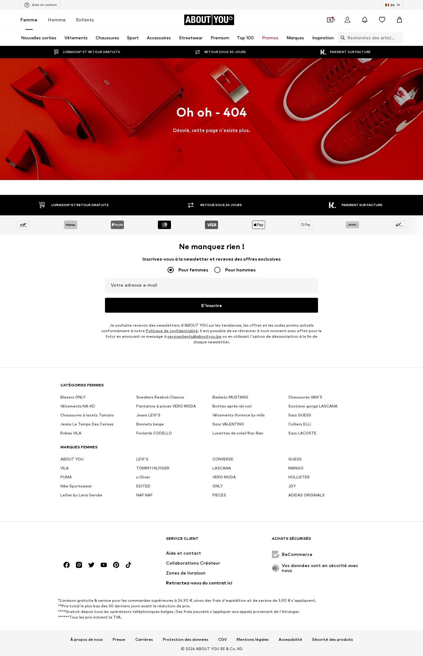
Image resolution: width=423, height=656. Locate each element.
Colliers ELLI (299, 424)
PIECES (219, 495)
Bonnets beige (150, 424)
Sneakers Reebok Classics (160, 397)
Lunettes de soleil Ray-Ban (237, 433)
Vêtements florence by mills (238, 415)
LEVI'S (142, 459)
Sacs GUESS (299, 415)
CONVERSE (222, 459)
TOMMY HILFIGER (152, 468)
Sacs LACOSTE (302, 433)
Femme (28, 19)
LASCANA (221, 468)
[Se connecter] (347, 20)
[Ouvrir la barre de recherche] (341, 38)
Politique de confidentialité (172, 330)
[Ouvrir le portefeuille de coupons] (330, 20)
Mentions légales (253, 639)
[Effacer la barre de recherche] (398, 37)
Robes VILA (70, 433)
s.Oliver (143, 477)
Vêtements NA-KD (77, 406)
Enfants (85, 19)
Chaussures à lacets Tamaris (87, 415)
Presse (119, 639)
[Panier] (399, 20)
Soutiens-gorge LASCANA (313, 406)
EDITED (143, 486)
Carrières (144, 639)
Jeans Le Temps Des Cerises (87, 424)
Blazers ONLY (72, 397)
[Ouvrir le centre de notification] (364, 20)
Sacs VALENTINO (228, 424)
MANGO (295, 468)
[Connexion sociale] (66, 565)
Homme (57, 19)
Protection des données (185, 639)
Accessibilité (290, 639)
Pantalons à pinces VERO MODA (166, 406)
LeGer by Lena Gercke (81, 495)
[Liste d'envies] (382, 20)
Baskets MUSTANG (230, 397)
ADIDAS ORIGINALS (306, 495)
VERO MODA (224, 477)
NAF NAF (144, 495)
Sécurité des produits (332, 639)
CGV (222, 639)
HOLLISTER (299, 477)
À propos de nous (86, 639)
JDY (292, 486)
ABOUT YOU (72, 459)
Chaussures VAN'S (305, 397)
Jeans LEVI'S (148, 415)
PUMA (66, 477)
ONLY (217, 486)
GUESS (295, 459)
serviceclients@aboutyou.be (194, 336)
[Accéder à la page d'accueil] (94, 541)
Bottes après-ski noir (232, 406)
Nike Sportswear (76, 486)
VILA (64, 468)
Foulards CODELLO (154, 433)
